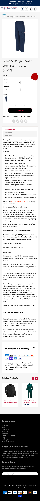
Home (4, 15)
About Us (5, 425)
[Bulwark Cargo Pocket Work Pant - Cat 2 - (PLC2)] (20, 36)
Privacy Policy (6, 440)
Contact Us (5, 429)
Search (4, 427)
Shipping (8, 133)
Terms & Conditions (8, 442)
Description (10, 130)
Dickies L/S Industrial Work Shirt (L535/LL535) (10, 402)
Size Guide (5, 431)
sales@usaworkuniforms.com (21, 4)
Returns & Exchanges (9, 436)
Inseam (7, 87)
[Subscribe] (35, 474)
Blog (3, 438)
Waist (6, 79)
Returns (8, 135)
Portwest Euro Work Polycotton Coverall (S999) (29, 402)
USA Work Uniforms (15, 485)
